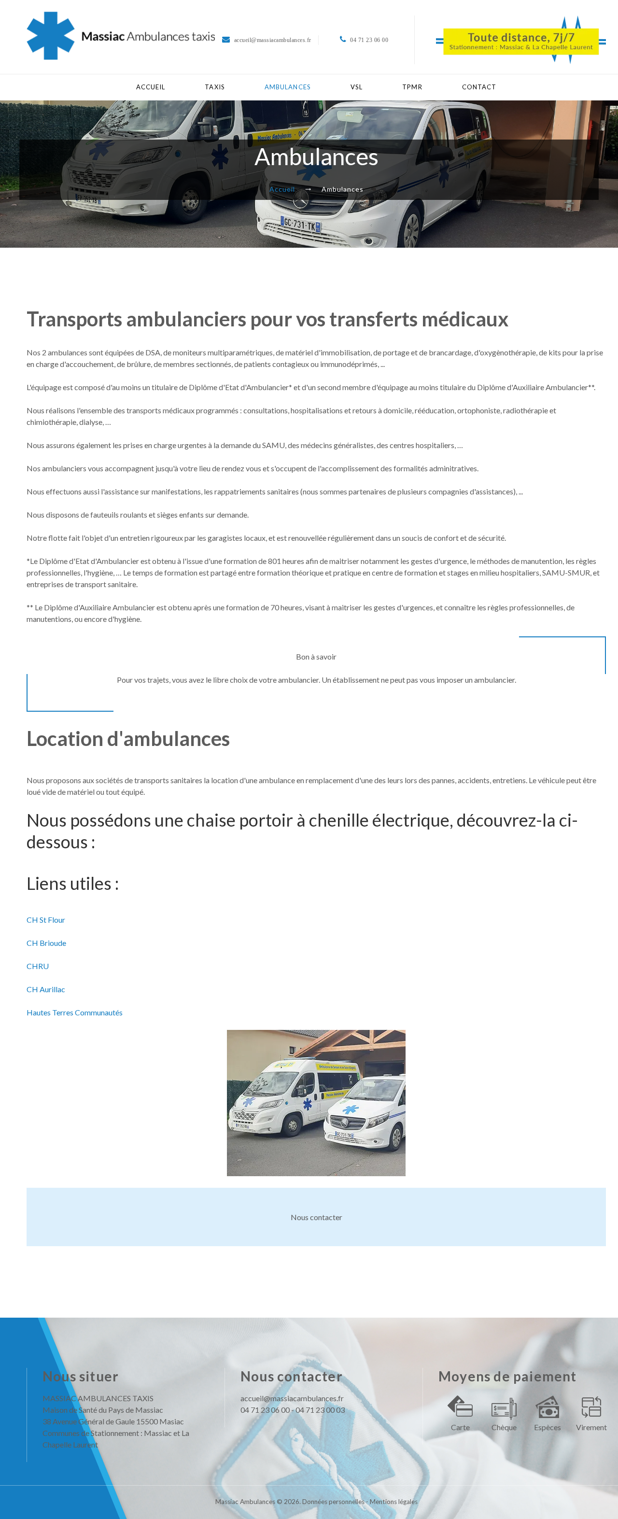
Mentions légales (394, 1501)
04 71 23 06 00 (265, 1409)
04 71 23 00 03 (320, 1409)
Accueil (151, 87)
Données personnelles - (336, 1501)
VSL (357, 87)
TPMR (412, 87)
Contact (479, 87)
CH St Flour (46, 919)
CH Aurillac (46, 989)
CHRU (38, 965)
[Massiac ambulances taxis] (121, 36)
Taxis (215, 87)
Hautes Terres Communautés (75, 1012)
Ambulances (288, 87)
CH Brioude (46, 942)
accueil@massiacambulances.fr (292, 1398)
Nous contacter (316, 1217)
